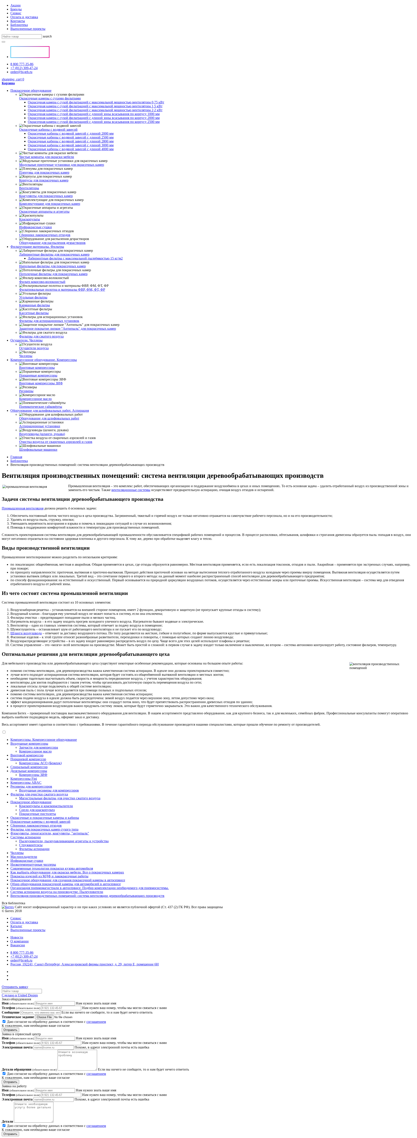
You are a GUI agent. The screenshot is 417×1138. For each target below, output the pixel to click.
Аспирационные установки (39, 426)
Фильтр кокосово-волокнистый (42, 282)
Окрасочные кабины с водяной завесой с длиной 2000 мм (71, 133)
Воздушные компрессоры (29, 743)
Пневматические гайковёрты (40, 406)
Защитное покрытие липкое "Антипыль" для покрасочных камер (67, 328)
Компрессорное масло (35, 399)
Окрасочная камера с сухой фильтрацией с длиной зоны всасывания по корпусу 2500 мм (94, 122)
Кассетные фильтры (34, 313)
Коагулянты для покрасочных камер (46, 196)
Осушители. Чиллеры (26, 340)
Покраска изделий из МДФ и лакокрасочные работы (49, 876)
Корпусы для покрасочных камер (43, 180)
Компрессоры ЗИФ (33, 775)
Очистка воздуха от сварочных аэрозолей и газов (55, 442)
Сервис (15, 13)
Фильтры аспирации (34, 849)
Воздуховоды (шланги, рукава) (42, 434)
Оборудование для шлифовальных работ (49, 418)
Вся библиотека (13, 903)
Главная (16, 457)
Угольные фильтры (33, 297)
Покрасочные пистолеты (37, 814)
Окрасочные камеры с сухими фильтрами (50, 98)
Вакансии (17, 945)
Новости (16, 937)
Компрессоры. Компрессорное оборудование (43, 739)
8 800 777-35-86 (21, 64)
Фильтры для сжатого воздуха (41, 336)
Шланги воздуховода (26, 633)
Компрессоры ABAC (25, 782)
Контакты (17, 21)
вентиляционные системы (130, 490)
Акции (15, 5)
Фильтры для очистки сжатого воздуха (39, 794)
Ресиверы (26, 391)
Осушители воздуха (34, 348)
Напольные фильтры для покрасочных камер (52, 266)
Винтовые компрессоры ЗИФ (41, 383)
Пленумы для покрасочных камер (44, 172)
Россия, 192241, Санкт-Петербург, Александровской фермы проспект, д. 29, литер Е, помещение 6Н (84, 964)
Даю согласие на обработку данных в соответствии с (54, 1023)
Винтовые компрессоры (37, 367)
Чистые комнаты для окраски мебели (46, 157)
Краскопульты (29, 219)
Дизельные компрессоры (28, 771)
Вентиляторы (29, 188)
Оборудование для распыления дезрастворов (52, 243)
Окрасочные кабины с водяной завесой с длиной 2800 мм (71, 141)
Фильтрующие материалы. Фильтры (37, 246)
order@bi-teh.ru (21, 72)
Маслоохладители (23, 857)
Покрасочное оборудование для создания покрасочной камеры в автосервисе (67, 880)
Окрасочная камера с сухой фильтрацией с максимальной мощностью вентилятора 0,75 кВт (96, 102)
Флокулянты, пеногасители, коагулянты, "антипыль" (49, 833)
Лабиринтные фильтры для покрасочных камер (54, 254)
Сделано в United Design (20, 995)
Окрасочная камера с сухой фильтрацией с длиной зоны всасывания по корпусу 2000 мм (94, 118)
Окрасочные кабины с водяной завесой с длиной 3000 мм (71, 145)
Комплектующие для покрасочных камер (49, 204)
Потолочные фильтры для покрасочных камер (53, 274)
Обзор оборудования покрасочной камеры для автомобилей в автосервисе (65, 884)
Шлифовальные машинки (38, 449)
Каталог (16, 926)
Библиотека (19, 25)
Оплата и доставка (24, 17)
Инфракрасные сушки (35, 227)
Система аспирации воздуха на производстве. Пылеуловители (56, 892)
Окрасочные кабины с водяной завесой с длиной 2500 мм (71, 137)
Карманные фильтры (34, 305)
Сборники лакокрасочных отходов (44, 235)
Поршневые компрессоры (38, 375)
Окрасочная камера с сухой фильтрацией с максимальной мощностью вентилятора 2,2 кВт (95, 110)
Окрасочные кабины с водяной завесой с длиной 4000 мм (71, 149)
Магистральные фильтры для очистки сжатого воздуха (59, 798)
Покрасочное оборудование (30, 90)
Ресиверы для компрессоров (31, 786)
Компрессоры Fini (23, 778)
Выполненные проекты (27, 29)
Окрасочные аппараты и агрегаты (44, 211)
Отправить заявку (15, 987)
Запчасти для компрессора (38, 747)
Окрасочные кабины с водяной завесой (48, 129)
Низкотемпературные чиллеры (33, 864)
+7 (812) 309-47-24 (24, 68)
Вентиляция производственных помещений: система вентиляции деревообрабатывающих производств (87, 896)
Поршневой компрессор (28, 759)
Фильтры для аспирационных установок (49, 321)
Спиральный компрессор (29, 767)
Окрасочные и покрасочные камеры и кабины (44, 818)
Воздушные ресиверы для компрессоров (49, 790)
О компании (19, 941)
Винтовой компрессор (26, 755)
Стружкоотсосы (31, 845)
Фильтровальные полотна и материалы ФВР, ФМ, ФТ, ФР (62, 289)
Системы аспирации (25, 837)
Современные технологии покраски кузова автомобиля (51, 868)
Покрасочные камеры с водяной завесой (40, 821)
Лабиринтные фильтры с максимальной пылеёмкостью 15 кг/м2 (75, 258)
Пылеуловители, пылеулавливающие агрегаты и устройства (64, 841)
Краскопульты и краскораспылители (46, 806)
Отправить (10, 1030)
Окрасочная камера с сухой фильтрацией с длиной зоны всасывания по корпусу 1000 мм (94, 114)
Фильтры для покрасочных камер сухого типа (44, 829)
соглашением (96, 1022)
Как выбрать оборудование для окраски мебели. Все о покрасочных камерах (67, 872)
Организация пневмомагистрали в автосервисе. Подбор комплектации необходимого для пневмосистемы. (89, 888)
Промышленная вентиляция (22, 508)
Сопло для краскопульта (37, 810)
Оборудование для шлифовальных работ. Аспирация (49, 410)
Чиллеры (25, 356)
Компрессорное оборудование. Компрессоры (43, 360)
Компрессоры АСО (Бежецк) (40, 763)
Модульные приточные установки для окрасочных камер (61, 165)
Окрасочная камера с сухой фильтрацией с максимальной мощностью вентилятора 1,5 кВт (95, 106)
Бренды (16, 9)
